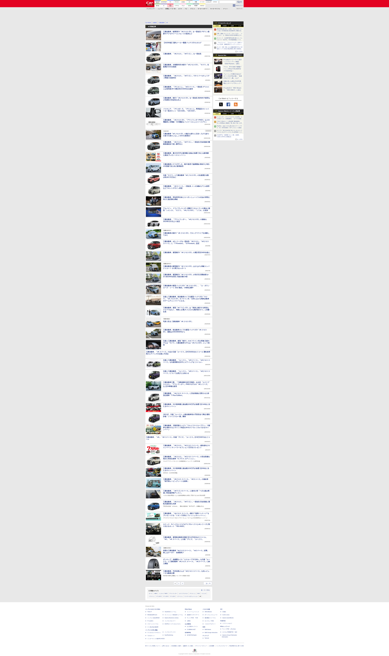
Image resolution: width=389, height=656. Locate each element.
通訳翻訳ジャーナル (210, 618)
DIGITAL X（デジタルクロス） (173, 624)
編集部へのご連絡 (188, 646)
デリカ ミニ (193, 593)
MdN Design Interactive (211, 632)
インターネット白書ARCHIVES (156, 638)
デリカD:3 (158, 596)
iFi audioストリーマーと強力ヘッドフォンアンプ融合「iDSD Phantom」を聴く (232, 61)
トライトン (151, 596)
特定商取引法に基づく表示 (236, 646)
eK (200, 596)
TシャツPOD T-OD (192, 618)
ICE (221, 609)
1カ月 (239, 26)
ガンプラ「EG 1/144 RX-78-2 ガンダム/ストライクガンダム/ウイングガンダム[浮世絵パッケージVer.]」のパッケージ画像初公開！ (230, 132)
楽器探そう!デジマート (193, 615)
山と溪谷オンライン (192, 626)
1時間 (217, 26)
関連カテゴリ (154, 590)
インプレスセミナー (170, 621)
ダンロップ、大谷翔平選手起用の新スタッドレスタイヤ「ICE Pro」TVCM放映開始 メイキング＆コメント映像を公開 (229, 39)
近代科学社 (188, 632)
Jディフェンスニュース (211, 615)
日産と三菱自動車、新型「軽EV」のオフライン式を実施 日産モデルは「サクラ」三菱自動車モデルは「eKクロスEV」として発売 (186, 343)
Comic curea (225, 615)
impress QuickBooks (228, 618)
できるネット (151, 635)
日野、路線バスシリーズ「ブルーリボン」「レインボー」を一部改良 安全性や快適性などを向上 (230, 35)
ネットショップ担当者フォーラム (174, 615)
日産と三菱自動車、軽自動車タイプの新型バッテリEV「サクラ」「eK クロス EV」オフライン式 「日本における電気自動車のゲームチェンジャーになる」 (186, 299)
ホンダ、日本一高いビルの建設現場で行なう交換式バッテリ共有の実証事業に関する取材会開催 (229, 48)
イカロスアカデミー (210, 624)
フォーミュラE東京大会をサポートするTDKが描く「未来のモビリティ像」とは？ (232, 76)
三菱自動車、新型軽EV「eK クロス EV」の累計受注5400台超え (186, 252)
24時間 (225, 26)
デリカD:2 (172, 596)
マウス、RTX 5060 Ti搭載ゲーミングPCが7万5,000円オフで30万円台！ (232, 69)
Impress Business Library (171, 618)
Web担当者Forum (152, 615)
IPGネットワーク (225, 626)
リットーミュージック (193, 611)
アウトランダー (173, 593)
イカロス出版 (206, 609)
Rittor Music (188, 609)
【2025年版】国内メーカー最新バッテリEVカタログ (182, 43)
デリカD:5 (165, 596)
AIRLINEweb (208, 611)
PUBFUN (222, 621)
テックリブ (206, 635)
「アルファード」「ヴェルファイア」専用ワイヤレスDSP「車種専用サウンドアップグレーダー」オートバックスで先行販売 (230, 44)
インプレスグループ (221, 646)
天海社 (224, 611)
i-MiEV (155, 593)
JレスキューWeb (209, 621)
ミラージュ (180, 596)
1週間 (232, 26)
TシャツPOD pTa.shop (229, 629)
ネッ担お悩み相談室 (152, 627)
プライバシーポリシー (201, 646)
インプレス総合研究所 (153, 618)
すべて (150, 593)
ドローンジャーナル (152, 624)
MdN (204, 627)
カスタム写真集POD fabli (229, 632)
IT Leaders (150, 621)
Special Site (222, 55)
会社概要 (211, 646)
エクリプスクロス (183, 593)
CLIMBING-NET (191, 629)
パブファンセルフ (227, 623)
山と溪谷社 (188, 624)
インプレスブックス (170, 632)
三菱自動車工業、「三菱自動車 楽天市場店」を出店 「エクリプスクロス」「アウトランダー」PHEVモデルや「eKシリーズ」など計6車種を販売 (186, 384)
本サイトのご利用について (152, 646)
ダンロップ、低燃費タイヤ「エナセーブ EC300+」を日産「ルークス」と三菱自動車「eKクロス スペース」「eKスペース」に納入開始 (186, 561)
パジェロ (203, 593)
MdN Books (208, 629)
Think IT (149, 611)
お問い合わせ (165, 646)
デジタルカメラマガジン (154, 632)
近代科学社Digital (192, 635)
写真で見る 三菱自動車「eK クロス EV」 (178, 321)
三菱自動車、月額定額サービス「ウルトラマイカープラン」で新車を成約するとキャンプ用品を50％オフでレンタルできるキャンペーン (186, 427)
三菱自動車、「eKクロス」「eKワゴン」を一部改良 (182, 54)
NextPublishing (169, 635)
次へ (208, 583)
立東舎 (189, 621)
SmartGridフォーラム (170, 611)
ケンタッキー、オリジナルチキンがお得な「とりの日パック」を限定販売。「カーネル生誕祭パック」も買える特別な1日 (229, 118)
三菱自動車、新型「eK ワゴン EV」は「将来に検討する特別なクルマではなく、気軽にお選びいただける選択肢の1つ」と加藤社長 (186, 310)
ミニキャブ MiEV (163, 593)
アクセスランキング (224, 23)
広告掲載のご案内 (176, 646)
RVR (198, 593)
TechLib (207, 638)
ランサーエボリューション (191, 596)
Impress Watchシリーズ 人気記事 (229, 111)
